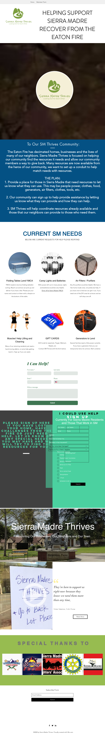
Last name (57, 370)
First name (31, 370)
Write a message (32, 387)
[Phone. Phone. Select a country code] (57, 382)
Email (29, 378)
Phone (55, 378)
